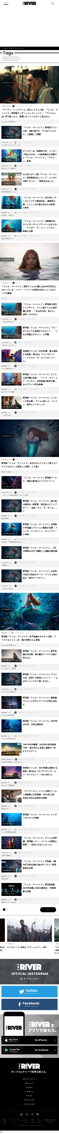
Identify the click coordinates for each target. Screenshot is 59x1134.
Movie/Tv (29, 1079)
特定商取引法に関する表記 (50, 1121)
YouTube (29, 1104)
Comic (29, 1091)
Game (29, 1087)
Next (56, 929)
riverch (39, 1125)
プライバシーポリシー (14, 1121)
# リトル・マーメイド (11, 58)
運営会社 (32, 1121)
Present (29, 1100)
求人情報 (39, 1121)
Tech (29, 1096)
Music (29, 1083)
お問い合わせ (25, 1121)
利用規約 (4, 1121)
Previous (3, 929)
